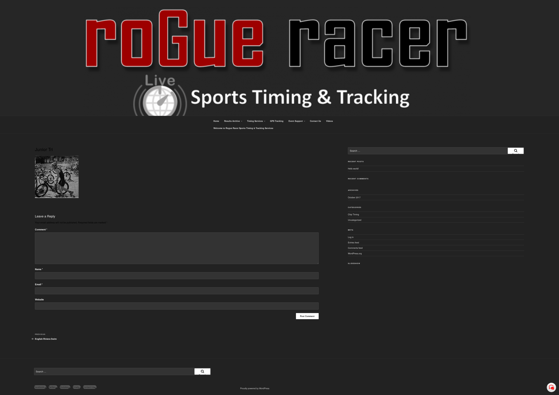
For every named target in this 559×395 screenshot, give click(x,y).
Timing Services (255, 120)
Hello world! (353, 168)
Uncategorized (354, 219)
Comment (41, 229)
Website (39, 299)
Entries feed (353, 242)
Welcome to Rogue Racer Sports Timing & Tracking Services (243, 128)
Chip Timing (353, 214)
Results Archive (232, 120)
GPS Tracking (276, 120)
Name (39, 269)
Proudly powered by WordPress (254, 388)
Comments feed (355, 247)
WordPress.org (355, 253)
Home (216, 120)
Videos (329, 120)
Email (39, 284)
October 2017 (354, 197)
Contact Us (315, 120)
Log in (351, 237)
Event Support (296, 120)
